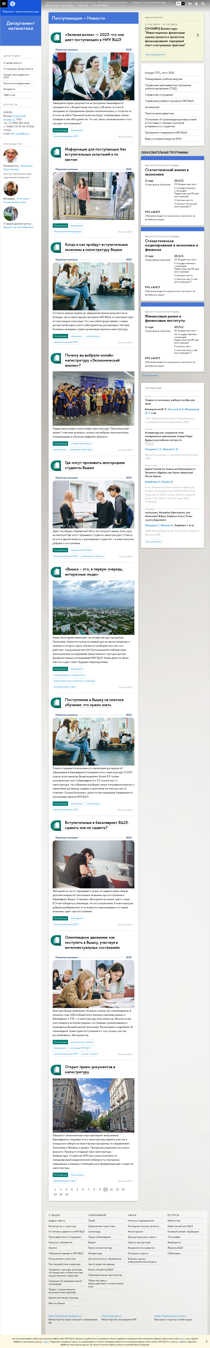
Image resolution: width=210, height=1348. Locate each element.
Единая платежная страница (63, 1297)
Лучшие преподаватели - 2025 (16, 76)
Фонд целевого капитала (62, 1258)
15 (61, 1194)
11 (111, 1189)
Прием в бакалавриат (99, 1236)
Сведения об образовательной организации (65, 1282)
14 (55, 1194)
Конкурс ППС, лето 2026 (159, 73)
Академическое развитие (141, 1247)
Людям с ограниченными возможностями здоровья (62, 1291)
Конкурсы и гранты (138, 1253)
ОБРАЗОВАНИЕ (97, 1215)
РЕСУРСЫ (173, 1215)
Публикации (153, 388)
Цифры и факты (57, 1220)
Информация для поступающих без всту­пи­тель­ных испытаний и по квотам (95, 154)
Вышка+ (92, 1242)
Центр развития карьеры (101, 1264)
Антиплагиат (152, 107)
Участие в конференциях (16, 83)
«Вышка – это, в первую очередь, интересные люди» (94, 571)
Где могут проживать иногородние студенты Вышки (95, 465)
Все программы (150, 375)
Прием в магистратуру (100, 1247)
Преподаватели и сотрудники (65, 1236)
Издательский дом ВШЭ (180, 1226)
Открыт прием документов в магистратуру (90, 1069)
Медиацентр (174, 1242)
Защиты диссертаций (139, 1242)
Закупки (53, 1247)
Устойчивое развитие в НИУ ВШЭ (67, 1231)
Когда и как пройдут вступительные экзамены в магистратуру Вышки (96, 247)
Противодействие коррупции (65, 1264)
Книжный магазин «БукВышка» (183, 1231)
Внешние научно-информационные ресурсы (142, 1260)
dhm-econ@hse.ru (20, 133)
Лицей (91, 1220)
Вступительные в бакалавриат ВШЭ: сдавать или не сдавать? (96, 825)
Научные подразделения (141, 1220)
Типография (174, 1236)
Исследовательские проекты (143, 1226)
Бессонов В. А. (176, 409)
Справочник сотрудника (159, 94)
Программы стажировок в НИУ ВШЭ (166, 132)
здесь (182, 1338)
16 (66, 1194)
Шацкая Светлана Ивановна (18, 227)
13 (123, 1189)
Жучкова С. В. (170, 449)
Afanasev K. (167, 525)
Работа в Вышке (57, 1303)
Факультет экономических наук (20, 11)
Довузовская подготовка (101, 1226)
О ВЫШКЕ (54, 1215)
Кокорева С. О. (153, 449)
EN (183, 3)
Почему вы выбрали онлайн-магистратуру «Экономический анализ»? (92, 360)
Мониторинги (135, 1231)
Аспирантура (95, 1253)
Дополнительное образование (104, 1258)
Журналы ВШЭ (175, 1247)
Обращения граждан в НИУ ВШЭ (66, 1253)
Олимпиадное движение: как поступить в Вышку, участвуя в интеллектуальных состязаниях (92, 942)
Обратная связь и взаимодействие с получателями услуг (105, 1283)
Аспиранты (9, 89)
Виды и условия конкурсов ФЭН (163, 138)
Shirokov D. (167, 481)
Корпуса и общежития (60, 1242)
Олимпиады (94, 1231)
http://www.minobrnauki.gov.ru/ (65, 1315)
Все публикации (153, 541)
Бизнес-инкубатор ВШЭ (100, 1269)
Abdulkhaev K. (152, 481)
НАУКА (132, 1215)
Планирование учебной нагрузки (163, 79)
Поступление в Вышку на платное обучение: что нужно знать (94, 702)
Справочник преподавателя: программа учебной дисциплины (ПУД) (168, 86)
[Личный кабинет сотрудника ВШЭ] (196, 3)
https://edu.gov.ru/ (112, 1315)
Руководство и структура (62, 1226)
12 (117, 1189)
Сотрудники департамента (18, 68)
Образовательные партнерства (105, 1274)
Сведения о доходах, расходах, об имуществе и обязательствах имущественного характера (66, 1272)
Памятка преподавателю (159, 113)
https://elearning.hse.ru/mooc (170, 1315)
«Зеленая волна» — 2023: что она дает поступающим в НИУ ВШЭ (94, 37)
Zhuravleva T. (152, 525)
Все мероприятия (155, 54)
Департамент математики (20, 25)
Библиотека (174, 1220)
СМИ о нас (9, 94)
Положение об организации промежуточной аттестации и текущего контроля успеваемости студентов (170, 123)
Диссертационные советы (142, 1236)
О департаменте (12, 62)
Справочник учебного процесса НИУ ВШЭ (169, 101)
